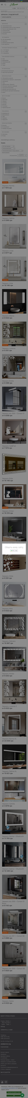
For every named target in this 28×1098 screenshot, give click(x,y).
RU (16, 550)
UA (13, 550)
